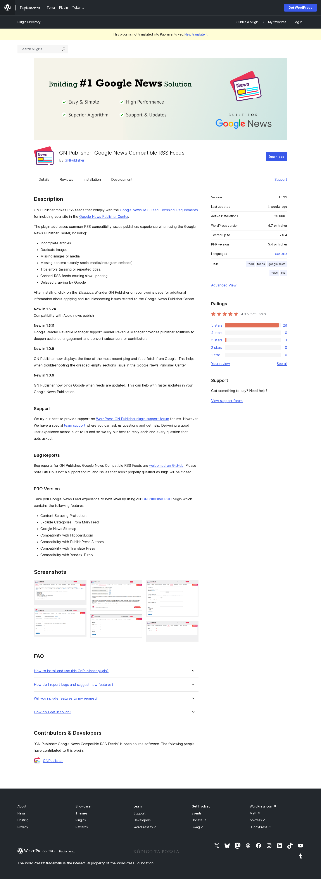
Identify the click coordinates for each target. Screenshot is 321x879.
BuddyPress (260, 827)
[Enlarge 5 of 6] (192, 585)
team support (74, 425)
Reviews (66, 179)
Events (197, 813)
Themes (81, 813)
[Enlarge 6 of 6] (192, 626)
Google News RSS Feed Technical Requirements (159, 210)
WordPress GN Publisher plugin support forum (132, 419)
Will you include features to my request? (66, 698)
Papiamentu (67, 851)
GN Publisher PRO (157, 499)
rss (283, 272)
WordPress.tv (145, 827)
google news (276, 264)
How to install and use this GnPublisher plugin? (71, 671)
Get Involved (201, 806)
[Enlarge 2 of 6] (80, 614)
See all (282, 363)
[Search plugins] (63, 49)
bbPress (258, 820)
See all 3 (281, 254)
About (21, 806)
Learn (138, 806)
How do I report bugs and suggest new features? (73, 685)
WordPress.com (263, 806)
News (21, 813)
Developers (142, 820)
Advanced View (223, 285)
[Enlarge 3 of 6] (136, 585)
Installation (92, 179)
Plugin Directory (29, 22)
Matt (255, 813)
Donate (199, 820)
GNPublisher (74, 160)
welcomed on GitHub (166, 465)
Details (43, 179)
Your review (220, 363)
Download (276, 156)
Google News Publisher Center (103, 216)
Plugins (81, 820)
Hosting (23, 820)
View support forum (227, 401)
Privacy (22, 827)
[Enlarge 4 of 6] (136, 620)
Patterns (82, 827)
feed (251, 264)
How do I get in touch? (52, 712)
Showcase (83, 806)
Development (122, 179)
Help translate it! (196, 34)
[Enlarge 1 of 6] (80, 585)
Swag (198, 827)
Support (280, 179)
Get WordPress (300, 7)
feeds (261, 264)
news (274, 272)
